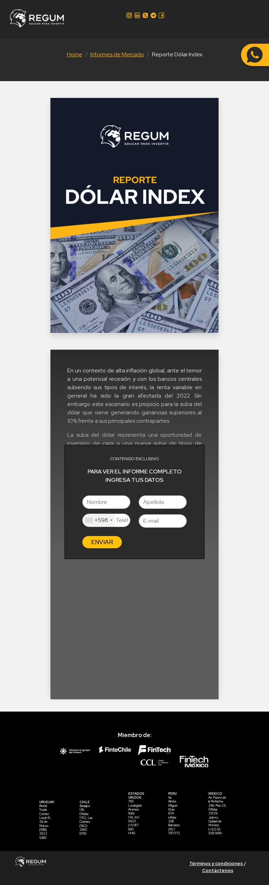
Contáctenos (217, 870)
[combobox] (99, 520)
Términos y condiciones (216, 863)
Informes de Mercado (117, 54)
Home (74, 54)
